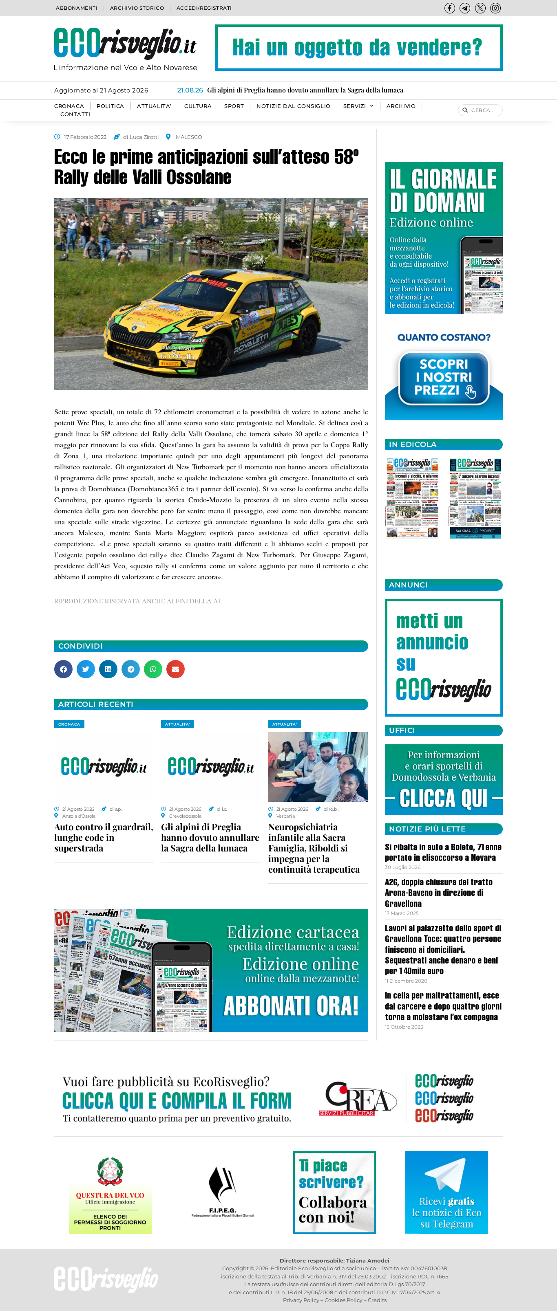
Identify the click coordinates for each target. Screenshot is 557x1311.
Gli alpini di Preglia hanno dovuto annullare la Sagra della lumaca (210, 837)
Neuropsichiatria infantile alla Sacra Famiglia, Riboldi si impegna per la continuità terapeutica (314, 847)
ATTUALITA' (177, 724)
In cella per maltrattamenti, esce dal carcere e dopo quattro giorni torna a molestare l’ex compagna (443, 1007)
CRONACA (69, 106)
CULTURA (198, 106)
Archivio (401, 106)
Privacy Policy (301, 1300)
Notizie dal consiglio (293, 106)
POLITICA (110, 106)
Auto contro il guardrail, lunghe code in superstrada (103, 837)
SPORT (234, 106)
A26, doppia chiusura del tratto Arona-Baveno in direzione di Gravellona (439, 894)
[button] (63, 669)
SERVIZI (354, 106)
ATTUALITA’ (154, 106)
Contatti (75, 114)
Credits (377, 1300)
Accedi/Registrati (204, 8)
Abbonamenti (77, 8)
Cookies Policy (343, 1300)
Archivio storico (137, 8)
